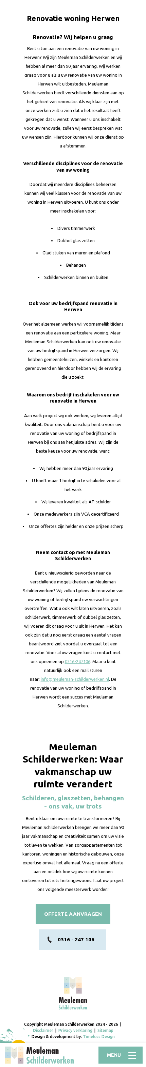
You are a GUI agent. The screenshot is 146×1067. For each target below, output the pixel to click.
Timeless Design (99, 1036)
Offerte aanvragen (73, 914)
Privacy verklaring (75, 1030)
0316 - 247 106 (76, 939)
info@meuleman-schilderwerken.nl (75, 679)
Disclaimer (43, 1030)
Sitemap (105, 1030)
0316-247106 (77, 661)
